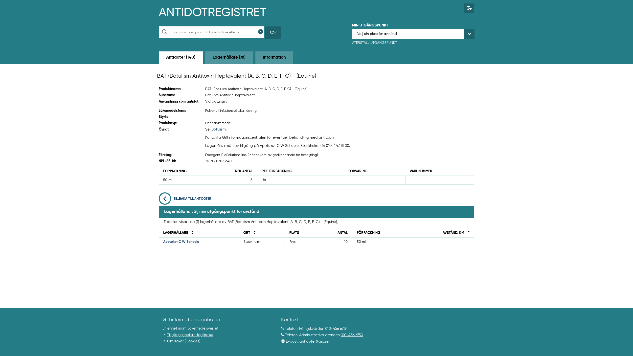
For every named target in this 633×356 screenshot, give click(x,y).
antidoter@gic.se (314, 341)
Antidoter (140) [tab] (180, 57)
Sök (273, 33)
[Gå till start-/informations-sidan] (218, 11)
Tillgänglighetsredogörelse (190, 335)
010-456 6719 (336, 329)
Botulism (218, 129)
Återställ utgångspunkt (374, 42)
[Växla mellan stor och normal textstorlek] (469, 8)
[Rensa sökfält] (260, 32)
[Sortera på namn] (191, 233)
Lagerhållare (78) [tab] (229, 57)
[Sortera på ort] (253, 233)
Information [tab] (274, 57)
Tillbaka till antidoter (192, 198)
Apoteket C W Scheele (181, 242)
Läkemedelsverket (203, 328)
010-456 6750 (352, 335)
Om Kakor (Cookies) (183, 341)
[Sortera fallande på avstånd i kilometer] (467, 233)
